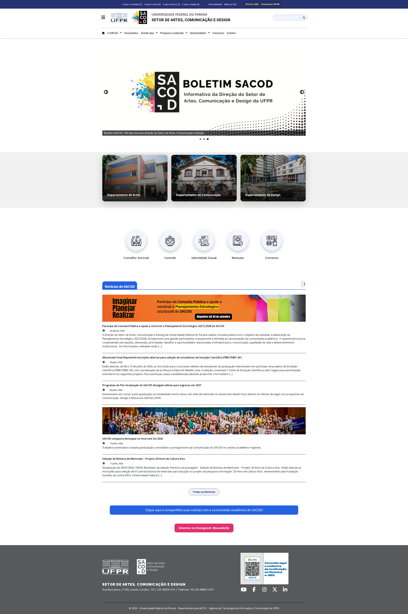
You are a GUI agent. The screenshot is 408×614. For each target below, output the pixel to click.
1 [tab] (200, 139)
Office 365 (252, 4)
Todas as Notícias (204, 492)
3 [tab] (208, 139)
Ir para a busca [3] (171, 4)
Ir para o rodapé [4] (190, 4)
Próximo (302, 92)
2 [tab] (204, 139)
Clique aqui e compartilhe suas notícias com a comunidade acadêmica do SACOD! (204, 510)
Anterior (106, 92)
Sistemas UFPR (270, 4)
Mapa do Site (230, 4)
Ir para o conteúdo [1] (132, 4)
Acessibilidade (215, 4)
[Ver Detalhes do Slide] (204, 90)
